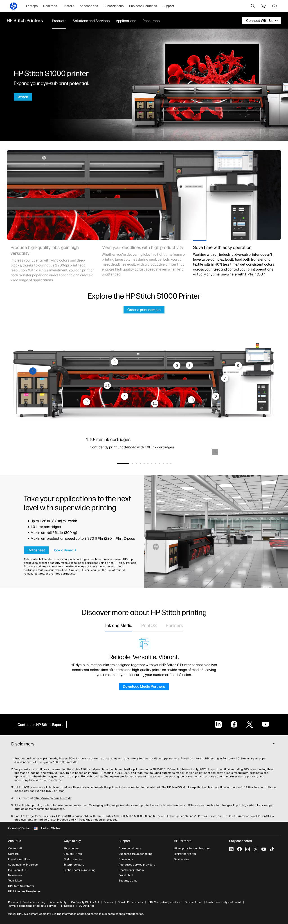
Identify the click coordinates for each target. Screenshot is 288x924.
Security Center (129, 880)
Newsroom (15, 875)
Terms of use (193, 902)
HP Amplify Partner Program (191, 848)
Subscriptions (114, 6)
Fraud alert (126, 875)
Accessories (89, 6)
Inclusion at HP (17, 870)
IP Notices (67, 905)
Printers (68, 6)
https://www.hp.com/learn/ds (53, 798)
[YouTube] (263, 849)
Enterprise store (73, 864)
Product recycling (34, 902)
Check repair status (131, 870)
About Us (14, 841)
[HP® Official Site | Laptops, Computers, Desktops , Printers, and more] (13, 6)
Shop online (71, 848)
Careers (13, 853)
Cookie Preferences (130, 902)
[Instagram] (247, 849)
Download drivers (130, 848)
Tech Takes (15, 880)
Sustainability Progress (23, 864)
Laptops (32, 6)
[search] (253, 6)
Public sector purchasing (79, 870)
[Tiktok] (272, 849)
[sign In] (274, 6)
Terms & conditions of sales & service (32, 905)
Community (126, 859)
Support (168, 6)
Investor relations (19, 859)
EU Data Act (86, 905)
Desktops (50, 6)
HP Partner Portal (185, 853)
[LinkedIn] (231, 849)
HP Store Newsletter (21, 886)
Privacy (108, 902)
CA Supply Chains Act (85, 902)
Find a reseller (72, 859)
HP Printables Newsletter (24, 891)
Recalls (13, 902)
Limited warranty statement (223, 902)
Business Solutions (143, 6)
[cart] (263, 6)
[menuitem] (32, 6)
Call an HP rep (72, 853)
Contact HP (15, 848)
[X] (255, 849)
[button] (215, 452)
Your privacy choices (167, 902)
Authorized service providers (137, 864)
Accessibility (58, 902)
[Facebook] (239, 849)
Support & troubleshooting (135, 853)
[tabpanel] (52, 266)
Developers (181, 859)
